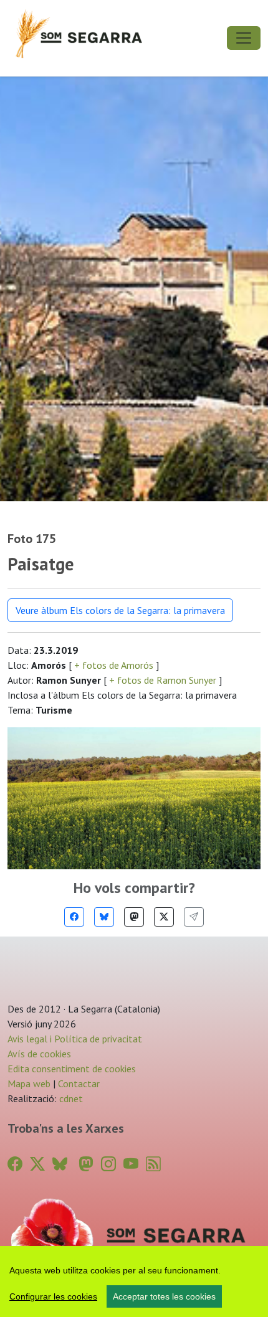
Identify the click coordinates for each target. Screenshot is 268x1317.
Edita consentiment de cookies (71, 1068)
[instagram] (108, 1164)
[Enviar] (194, 917)
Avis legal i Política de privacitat (74, 1038)
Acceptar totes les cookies (164, 1296)
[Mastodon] (134, 917)
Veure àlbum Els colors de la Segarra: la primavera (120, 610)
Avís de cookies (39, 1053)
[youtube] (130, 1164)
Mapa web (28, 1083)
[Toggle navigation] (244, 38)
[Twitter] (164, 917)
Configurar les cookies (53, 1296)
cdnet (70, 1098)
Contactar (79, 1083)
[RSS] (153, 1164)
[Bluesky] (104, 917)
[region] (134, 1281)
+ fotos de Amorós (114, 665)
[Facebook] (74, 917)
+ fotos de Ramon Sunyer (163, 680)
